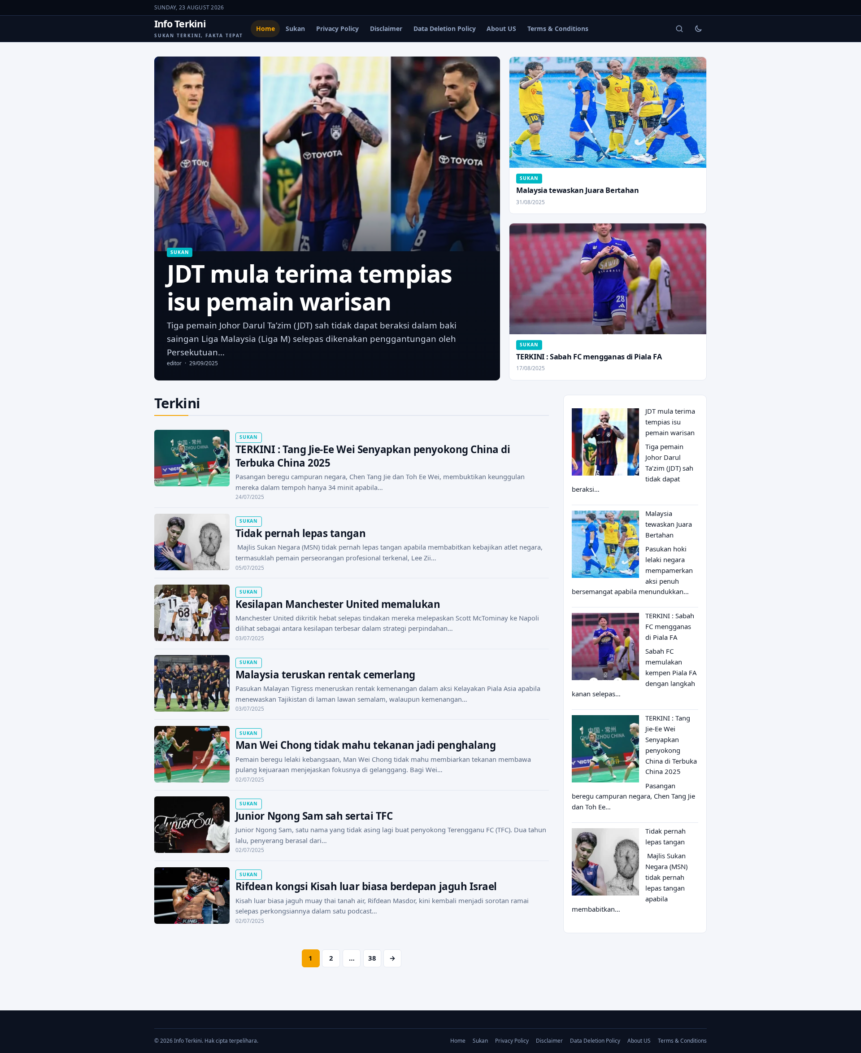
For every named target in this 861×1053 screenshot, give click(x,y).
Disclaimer (386, 28)
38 (372, 957)
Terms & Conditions (557, 28)
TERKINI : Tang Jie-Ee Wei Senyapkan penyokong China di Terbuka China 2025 (372, 456)
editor (174, 363)
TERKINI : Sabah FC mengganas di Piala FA (588, 357)
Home (265, 28)
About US (501, 28)
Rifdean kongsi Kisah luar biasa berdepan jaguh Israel (366, 886)
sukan (179, 252)
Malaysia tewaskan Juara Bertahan (577, 190)
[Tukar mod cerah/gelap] (698, 28)
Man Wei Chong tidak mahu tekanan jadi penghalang (365, 745)
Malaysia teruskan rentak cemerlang (325, 675)
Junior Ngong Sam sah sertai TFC (313, 816)
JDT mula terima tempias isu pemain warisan (670, 421)
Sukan (295, 28)
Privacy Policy (337, 28)
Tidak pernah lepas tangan (300, 533)
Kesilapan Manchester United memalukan (337, 604)
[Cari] (679, 28)
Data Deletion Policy (444, 28)
